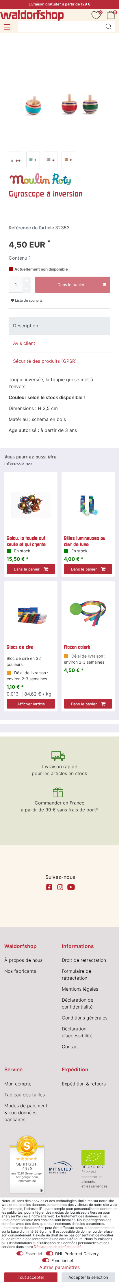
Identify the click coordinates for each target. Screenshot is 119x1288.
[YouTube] (71, 887)
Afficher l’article (31, 704)
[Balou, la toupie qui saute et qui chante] (31, 505)
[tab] (59, 326)
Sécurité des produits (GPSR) (45, 361)
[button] (7, 27)
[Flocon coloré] (88, 614)
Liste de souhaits (28, 300)
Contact (70, 1046)
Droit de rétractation (84, 960)
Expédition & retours (84, 1084)
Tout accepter (31, 1277)
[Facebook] (49, 887)
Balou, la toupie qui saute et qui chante (26, 541)
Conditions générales (84, 1018)
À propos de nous (23, 960)
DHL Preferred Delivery (77, 1253)
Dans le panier (70, 284)
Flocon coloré (77, 646)
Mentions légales (80, 989)
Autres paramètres (59, 1267)
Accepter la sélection (88, 1277)
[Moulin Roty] (40, 178)
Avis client (24, 343)
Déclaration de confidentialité (57, 1246)
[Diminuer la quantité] (27, 289)
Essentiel (33, 1253)
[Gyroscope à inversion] (15, 160)
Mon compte (17, 1084)
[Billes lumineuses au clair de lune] (88, 505)
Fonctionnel (62, 1260)
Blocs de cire (20, 646)
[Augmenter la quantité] (27, 281)
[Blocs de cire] (31, 614)
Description (25, 325)
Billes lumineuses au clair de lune (84, 541)
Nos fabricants (20, 971)
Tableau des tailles (24, 1095)
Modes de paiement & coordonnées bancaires (25, 1112)
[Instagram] (60, 887)
